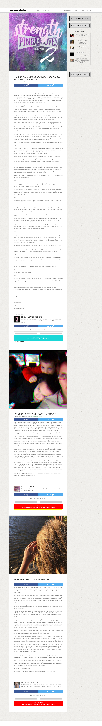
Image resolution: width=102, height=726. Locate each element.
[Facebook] (38, 10)
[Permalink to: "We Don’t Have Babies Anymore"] (38, 379)
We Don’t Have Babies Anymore (35, 414)
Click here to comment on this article (38, 329)
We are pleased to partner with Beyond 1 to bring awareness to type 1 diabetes (38, 507)
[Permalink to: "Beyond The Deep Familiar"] (38, 545)
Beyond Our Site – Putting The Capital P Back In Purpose (82, 60)
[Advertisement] (51, 4)
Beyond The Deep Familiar (32, 579)
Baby (33, 416)
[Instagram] (45, 10)
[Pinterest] (48, 10)
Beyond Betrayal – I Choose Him (82, 53)
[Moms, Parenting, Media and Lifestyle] (18, 10)
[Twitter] (40, 10)
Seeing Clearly (82, 46)
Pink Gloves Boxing (45, 338)
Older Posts (38, 714)
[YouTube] (43, 10)
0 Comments (39, 416)
